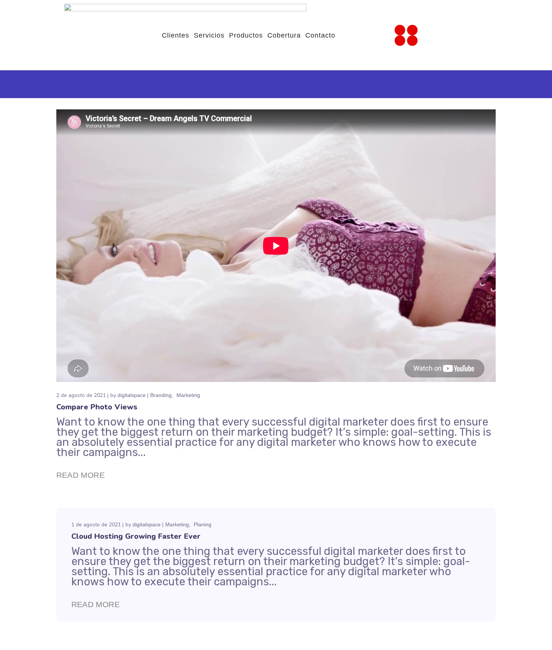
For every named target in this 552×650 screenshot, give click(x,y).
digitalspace (132, 395)
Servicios (209, 35)
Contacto (320, 35)
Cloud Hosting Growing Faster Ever (136, 536)
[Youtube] (400, 40)
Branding (161, 395)
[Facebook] (412, 30)
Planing (202, 524)
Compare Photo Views (96, 407)
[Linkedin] (412, 40)
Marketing (188, 395)
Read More (80, 475)
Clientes (175, 35)
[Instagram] (400, 30)
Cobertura (284, 35)
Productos (246, 35)
